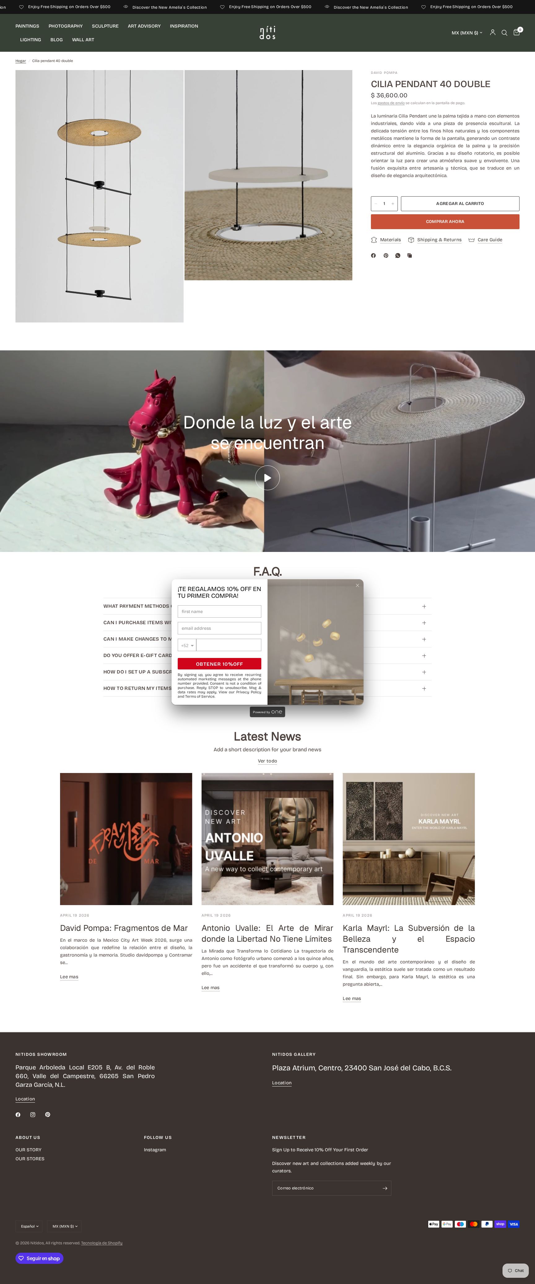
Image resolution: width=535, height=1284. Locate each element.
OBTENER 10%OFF (219, 664)
